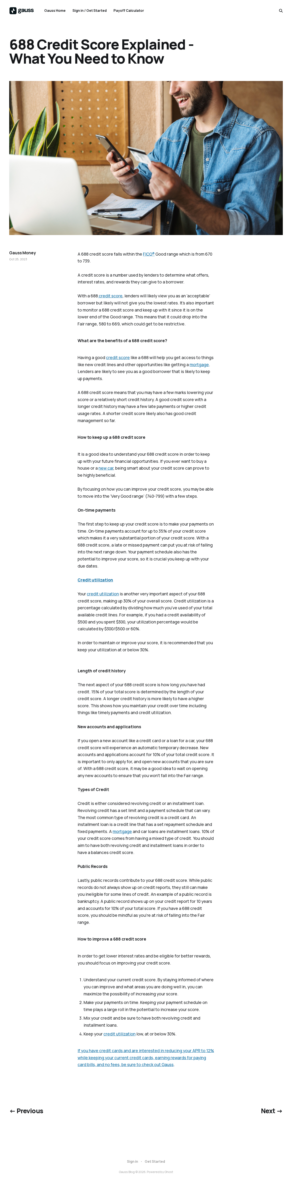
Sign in (132, 1161)
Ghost (168, 1172)
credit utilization (103, 594)
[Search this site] (281, 10)
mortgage (199, 364)
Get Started (155, 1161)
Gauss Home (55, 10)
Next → (272, 1110)
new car (106, 468)
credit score (110, 296)
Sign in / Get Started (89, 10)
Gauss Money (22, 253)
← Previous (26, 1110)
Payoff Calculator (129, 10)
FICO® (149, 254)
